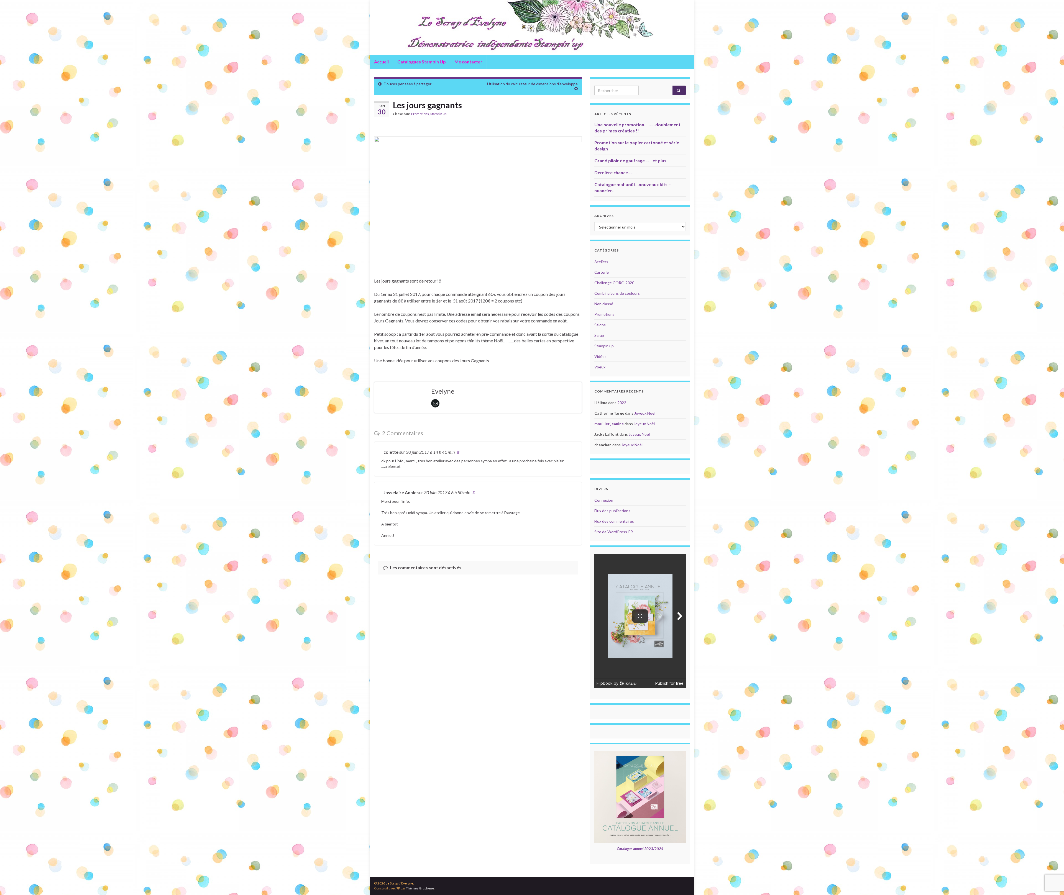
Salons (600, 324)
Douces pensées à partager (407, 83)
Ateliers (601, 261)
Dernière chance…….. (615, 172)
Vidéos (600, 356)
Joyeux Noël (644, 413)
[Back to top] (1051, 862)
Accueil (381, 61)
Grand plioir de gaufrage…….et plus (630, 160)
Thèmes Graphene (420, 888)
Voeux (599, 367)
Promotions (420, 114)
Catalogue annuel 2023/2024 (640, 849)
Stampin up (438, 114)
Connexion (603, 500)
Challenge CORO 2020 (614, 282)
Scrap (599, 335)
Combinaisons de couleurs (617, 293)
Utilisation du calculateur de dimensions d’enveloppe (532, 83)
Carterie (601, 272)
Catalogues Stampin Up (421, 61)
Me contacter (468, 61)
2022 (621, 402)
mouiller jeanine (609, 423)
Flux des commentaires (614, 521)
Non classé (603, 303)
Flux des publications (612, 510)
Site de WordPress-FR (613, 531)
